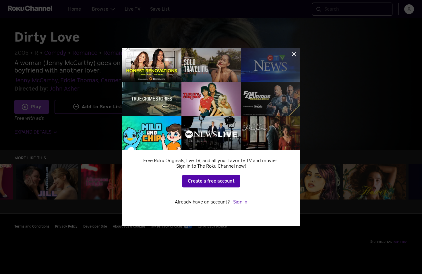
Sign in (240, 202)
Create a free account (211, 181)
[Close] (294, 54)
